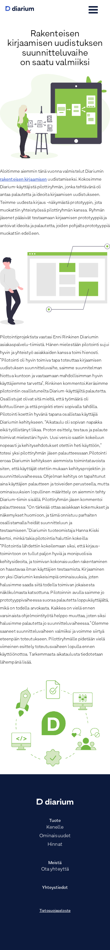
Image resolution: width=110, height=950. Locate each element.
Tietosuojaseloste (55, 910)
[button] (93, 9)
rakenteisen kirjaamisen (23, 179)
